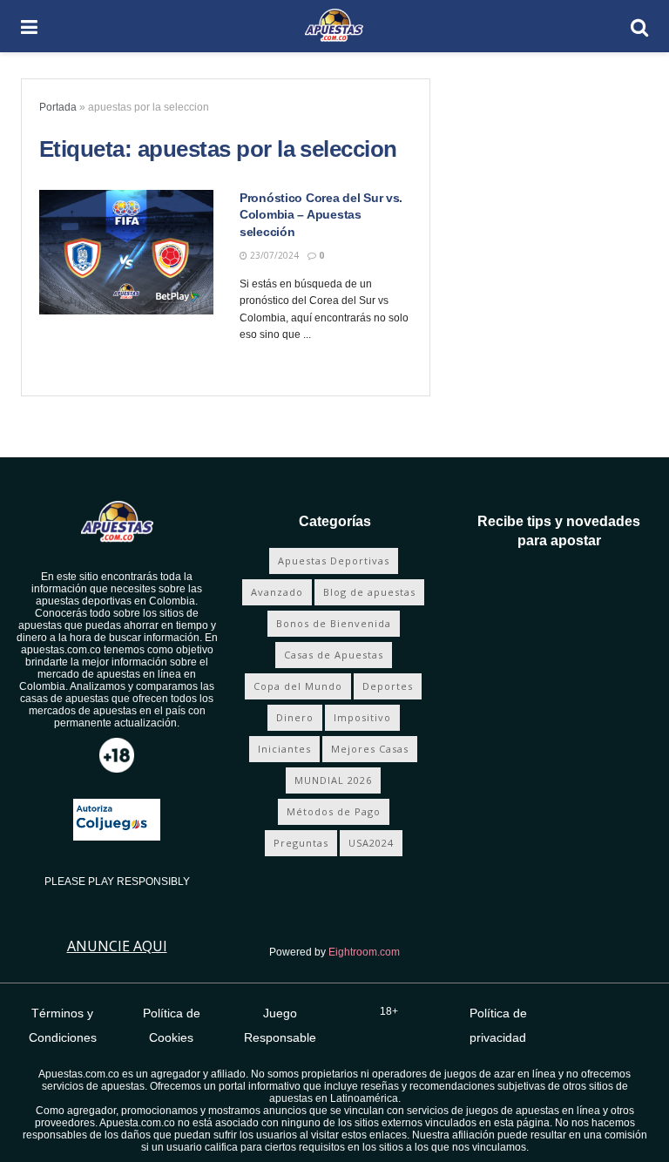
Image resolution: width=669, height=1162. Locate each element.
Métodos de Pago (334, 811)
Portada (58, 107)
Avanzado (277, 591)
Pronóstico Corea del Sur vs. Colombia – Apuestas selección (321, 215)
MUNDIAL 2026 (333, 780)
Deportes (387, 685)
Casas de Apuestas (333, 654)
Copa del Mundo (297, 685)
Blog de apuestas (369, 591)
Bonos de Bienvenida (333, 623)
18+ (389, 1011)
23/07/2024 (273, 255)
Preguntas (301, 842)
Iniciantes (284, 748)
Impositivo (362, 717)
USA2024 (371, 842)
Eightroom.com (364, 952)
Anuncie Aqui (117, 946)
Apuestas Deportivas (333, 560)
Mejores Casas (370, 748)
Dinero (295, 717)
